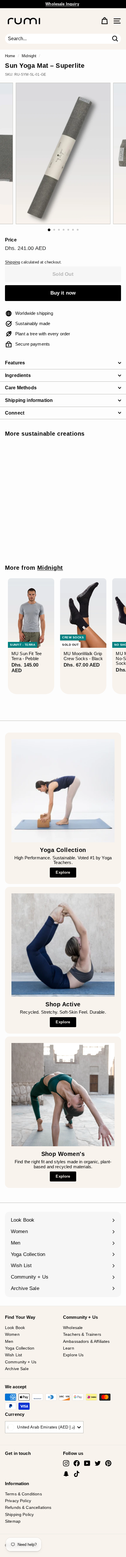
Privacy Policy (18, 1500)
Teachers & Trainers (82, 1334)
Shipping (12, 262)
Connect (14, 412)
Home (10, 56)
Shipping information (29, 400)
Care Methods (21, 387)
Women (12, 1334)
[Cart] (104, 21)
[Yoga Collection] (63, 790)
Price (11, 239)
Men (9, 1341)
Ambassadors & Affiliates (86, 1341)
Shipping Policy (19, 1514)
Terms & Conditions (23, 1494)
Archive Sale (17, 1368)
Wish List (13, 1355)
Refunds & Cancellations (28, 1507)
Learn (68, 1348)
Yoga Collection (19, 1348)
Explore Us (73, 1355)
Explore (63, 872)
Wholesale (73, 1327)
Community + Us (20, 1362)
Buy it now (63, 293)
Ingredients (18, 375)
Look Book (15, 1327)
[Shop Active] (63, 945)
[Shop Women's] (63, 1094)
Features (15, 362)
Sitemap (13, 1521)
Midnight (29, 56)
